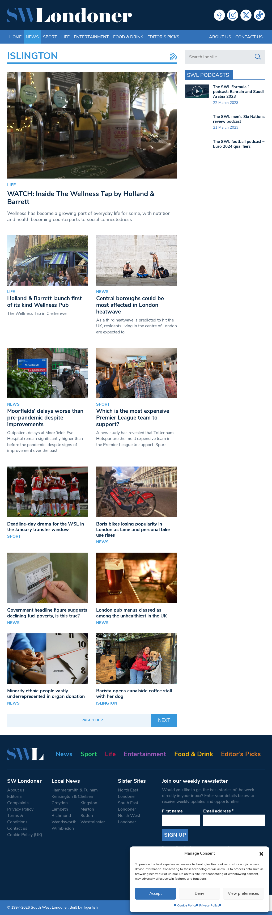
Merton (87, 809)
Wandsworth (64, 822)
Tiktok (259, 15)
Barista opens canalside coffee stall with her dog (134, 694)
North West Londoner (129, 819)
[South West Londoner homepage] (69, 15)
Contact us (249, 37)
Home (15, 37)
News (32, 37)
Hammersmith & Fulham (75, 790)
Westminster (92, 822)
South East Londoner (128, 806)
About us (220, 37)
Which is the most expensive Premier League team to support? (132, 417)
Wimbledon (63, 828)
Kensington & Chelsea (72, 796)
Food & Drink (128, 37)
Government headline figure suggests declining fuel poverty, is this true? (47, 613)
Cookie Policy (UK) (24, 835)
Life (65, 37)
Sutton (86, 816)
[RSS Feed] (172, 56)
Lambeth (60, 809)
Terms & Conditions (17, 819)
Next (164, 720)
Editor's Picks (163, 37)
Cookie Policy (187, 905)
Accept (155, 893)
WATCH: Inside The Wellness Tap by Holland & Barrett (80, 198)
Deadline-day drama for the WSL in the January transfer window (45, 527)
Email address (218, 811)
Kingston (88, 803)
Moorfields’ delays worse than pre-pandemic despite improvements (45, 417)
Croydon (60, 803)
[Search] (258, 57)
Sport (50, 37)
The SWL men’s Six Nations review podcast (239, 119)
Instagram (232, 15)
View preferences (243, 893)
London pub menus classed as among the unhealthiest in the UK (131, 613)
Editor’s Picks (241, 754)
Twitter (246, 15)
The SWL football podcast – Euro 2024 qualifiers (239, 144)
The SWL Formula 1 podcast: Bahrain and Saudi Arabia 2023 (238, 91)
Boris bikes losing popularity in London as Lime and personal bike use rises (133, 529)
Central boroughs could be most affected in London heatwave (130, 305)
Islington (106, 703)
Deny (199, 893)
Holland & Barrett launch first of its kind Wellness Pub (44, 302)
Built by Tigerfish (84, 907)
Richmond (61, 816)
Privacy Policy (209, 905)
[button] (261, 853)
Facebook (219, 15)
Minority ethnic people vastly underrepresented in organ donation (46, 694)
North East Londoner (128, 793)
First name (172, 811)
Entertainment (91, 37)
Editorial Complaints (18, 800)
